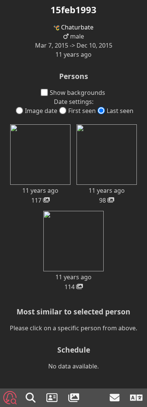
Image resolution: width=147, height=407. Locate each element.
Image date (41, 111)
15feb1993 (73, 9)
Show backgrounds (77, 92)
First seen (82, 111)
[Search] (31, 397)
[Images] (75, 397)
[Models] (53, 397)
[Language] (136, 397)
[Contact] (115, 397)
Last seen (120, 111)
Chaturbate (76, 27)
